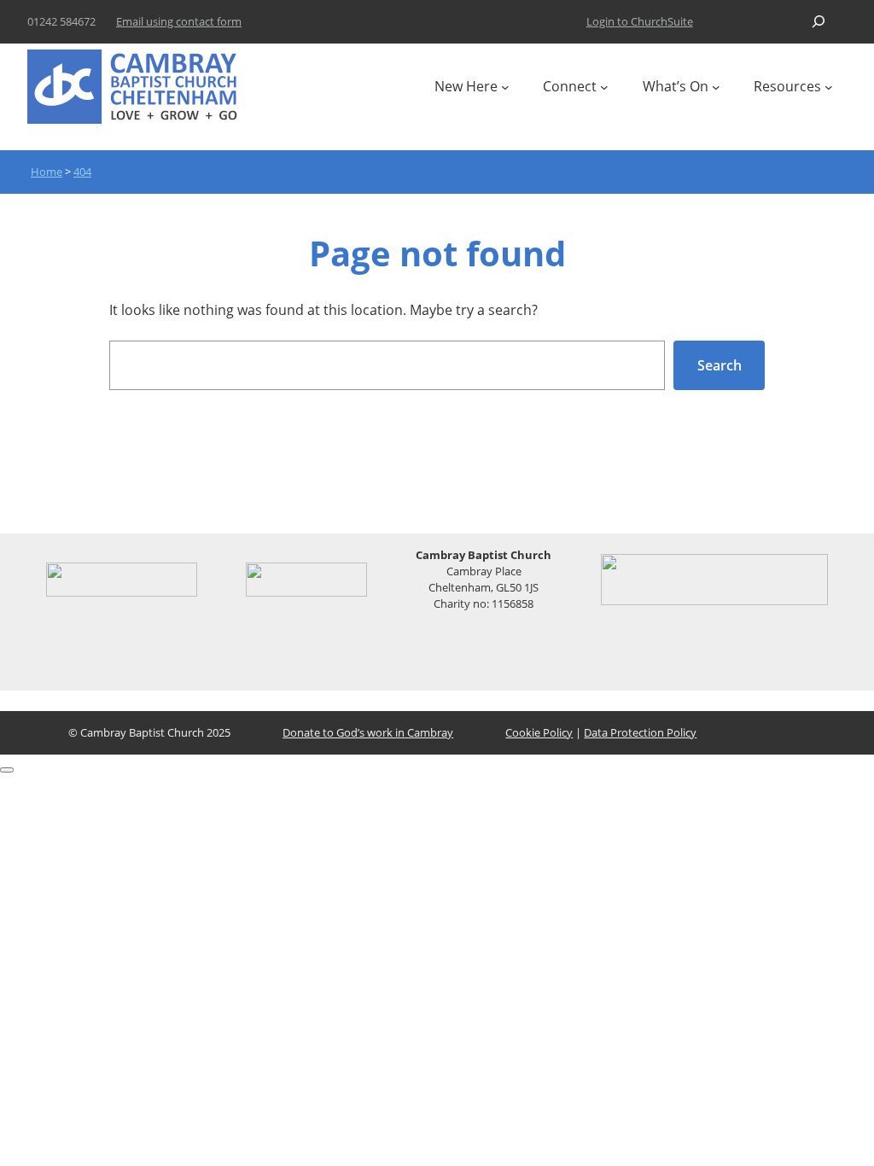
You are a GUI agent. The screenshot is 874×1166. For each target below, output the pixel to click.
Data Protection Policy (640, 732)
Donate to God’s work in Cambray (368, 732)
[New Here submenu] (505, 87)
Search (719, 365)
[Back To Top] (7, 769)
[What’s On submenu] (716, 87)
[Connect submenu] (604, 87)
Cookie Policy (539, 732)
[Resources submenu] (828, 87)
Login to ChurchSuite (639, 21)
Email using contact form (179, 21)
